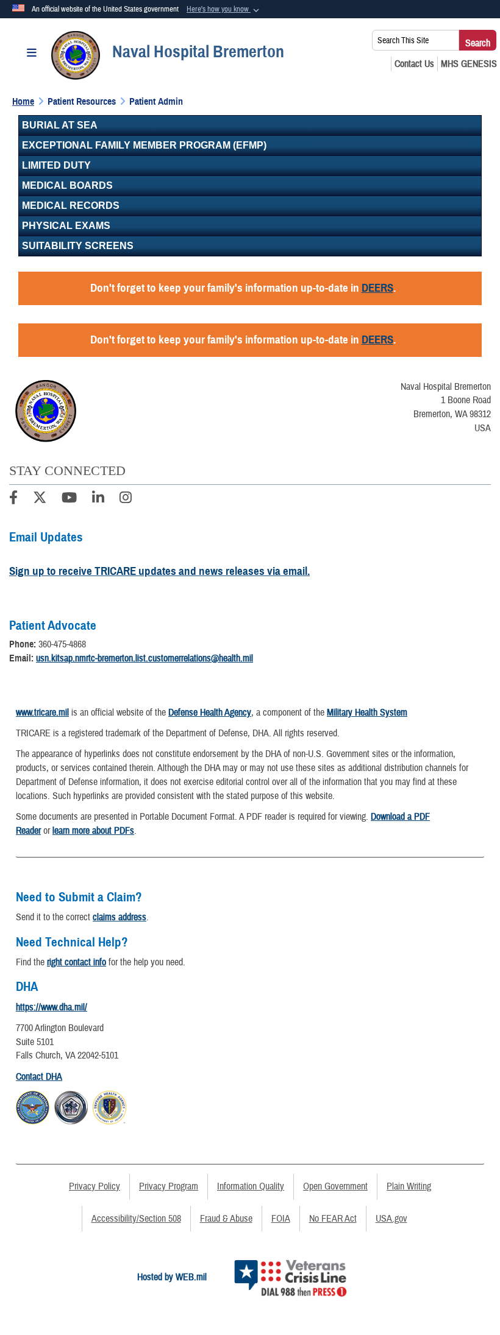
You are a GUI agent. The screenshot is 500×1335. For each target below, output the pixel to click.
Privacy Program (168, 1186)
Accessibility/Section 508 (136, 1219)
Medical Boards (67, 185)
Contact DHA (39, 1077)
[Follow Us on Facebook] (13, 499)
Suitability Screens (78, 246)
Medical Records (71, 205)
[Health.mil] (71, 1105)
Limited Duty (56, 165)
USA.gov (391, 1219)
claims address (119, 917)
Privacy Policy (94, 1186)
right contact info (76, 962)
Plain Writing (409, 1186)
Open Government (335, 1186)
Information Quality (250, 1186)
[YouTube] (69, 499)
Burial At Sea (60, 125)
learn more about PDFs (93, 831)
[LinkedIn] (98, 499)
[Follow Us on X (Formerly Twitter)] (39, 499)
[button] (224, 10)
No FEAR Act (333, 1219)
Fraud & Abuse (226, 1219)
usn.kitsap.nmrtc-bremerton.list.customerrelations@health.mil (144, 658)
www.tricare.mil (42, 712)
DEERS (377, 288)
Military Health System (367, 712)
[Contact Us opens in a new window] (414, 64)
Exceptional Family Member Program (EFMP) (144, 145)
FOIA (280, 1219)
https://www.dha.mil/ (51, 1007)
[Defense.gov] (32, 1105)
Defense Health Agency (209, 712)
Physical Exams (66, 225)
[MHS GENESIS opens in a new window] (469, 64)
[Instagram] (126, 499)
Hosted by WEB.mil (172, 1277)
